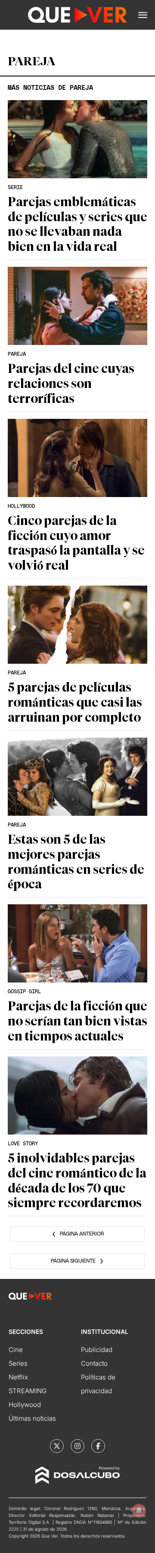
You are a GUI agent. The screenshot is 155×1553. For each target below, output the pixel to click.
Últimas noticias (32, 1418)
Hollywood (25, 1404)
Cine (16, 1350)
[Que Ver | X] (56, 1446)
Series (18, 1363)
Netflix (18, 1377)
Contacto (94, 1363)
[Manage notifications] (139, 1510)
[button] (142, 15)
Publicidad (96, 1350)
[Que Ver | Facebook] (98, 1446)
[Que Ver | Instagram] (77, 1446)
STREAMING (27, 1391)
